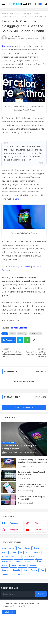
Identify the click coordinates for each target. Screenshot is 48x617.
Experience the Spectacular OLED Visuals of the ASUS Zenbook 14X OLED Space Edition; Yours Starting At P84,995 (32, 463)
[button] (40, 4)
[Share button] (34, 340)
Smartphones (14, 14)
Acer (4, 548)
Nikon (38, 561)
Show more (41, 371)
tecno (20, 574)
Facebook (10, 340)
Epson (4, 552)
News (12, 334)
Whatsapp (27, 340)
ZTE (13, 574)
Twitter (20, 340)
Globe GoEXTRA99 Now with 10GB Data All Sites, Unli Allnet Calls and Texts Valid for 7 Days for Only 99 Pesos (32, 488)
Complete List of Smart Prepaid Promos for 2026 (31, 473)
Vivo (42, 570)
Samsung (6, 46)
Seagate (16, 570)
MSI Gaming (6, 561)
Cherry (36, 548)
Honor (28, 552)
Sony (26, 570)
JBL (18, 557)
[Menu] (3, 4)
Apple (11, 548)
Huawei (15, 199)
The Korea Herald (18, 328)
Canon (27, 548)
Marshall (18, 561)
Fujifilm (13, 552)
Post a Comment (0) (24, 407)
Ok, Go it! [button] (9, 612)
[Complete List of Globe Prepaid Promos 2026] (8, 499)
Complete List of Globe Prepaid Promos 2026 (31, 498)
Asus (19, 548)
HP (21, 552)
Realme (33, 566)
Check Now (18, 606)
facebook (14, 523)
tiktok (38, 523)
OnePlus (22, 566)
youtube (37, 530)
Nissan (4, 566)
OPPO (13, 566)
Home (3, 14)
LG (25, 557)
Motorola (29, 561)
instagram (14, 530)
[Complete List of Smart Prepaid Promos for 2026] (8, 475)
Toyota (34, 570)
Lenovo (32, 557)
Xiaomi (5, 574)
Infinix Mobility (8, 557)
